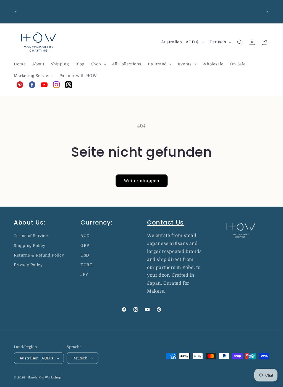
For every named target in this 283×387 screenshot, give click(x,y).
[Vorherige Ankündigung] (16, 12)
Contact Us (165, 222)
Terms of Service (31, 235)
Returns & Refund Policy (39, 255)
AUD (85, 235)
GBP (84, 245)
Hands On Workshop (44, 377)
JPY (84, 274)
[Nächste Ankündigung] (267, 12)
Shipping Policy (29, 245)
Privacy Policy (28, 265)
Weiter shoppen (141, 180)
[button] (98, 64)
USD (84, 255)
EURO (86, 265)
